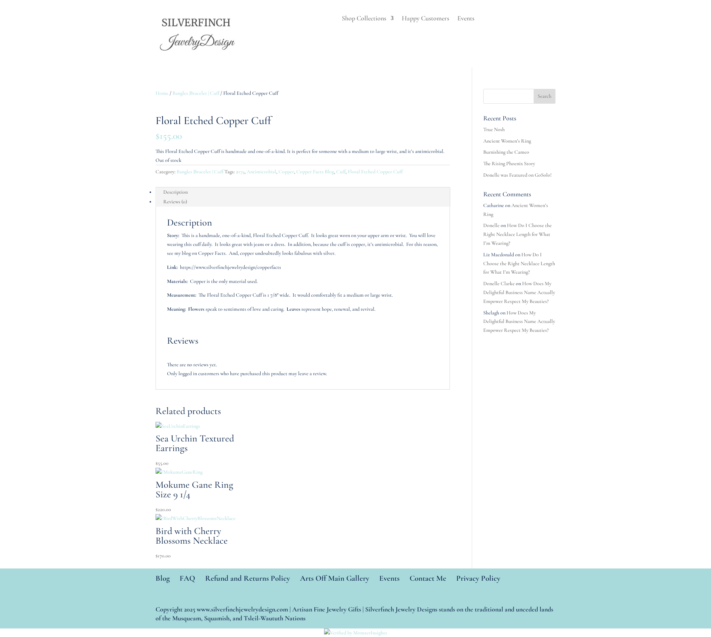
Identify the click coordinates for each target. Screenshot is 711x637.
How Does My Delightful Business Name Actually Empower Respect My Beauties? (519, 292)
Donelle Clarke (499, 283)
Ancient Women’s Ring (507, 141)
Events (465, 19)
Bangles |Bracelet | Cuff (196, 93)
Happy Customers (425, 19)
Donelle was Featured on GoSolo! (517, 175)
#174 (240, 172)
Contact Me (428, 578)
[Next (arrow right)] (698, 318)
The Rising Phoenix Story (509, 163)
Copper (286, 172)
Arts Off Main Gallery (334, 578)
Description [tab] (175, 192)
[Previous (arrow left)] (13, 318)
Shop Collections (364, 19)
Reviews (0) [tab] (175, 202)
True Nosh (494, 129)
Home (162, 93)
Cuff (341, 172)
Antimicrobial (261, 172)
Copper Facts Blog (315, 172)
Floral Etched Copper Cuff (375, 172)
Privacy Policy (478, 578)
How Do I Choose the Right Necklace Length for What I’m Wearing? (517, 234)
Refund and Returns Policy (247, 578)
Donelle (491, 225)
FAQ (187, 578)
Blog (163, 578)
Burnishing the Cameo (506, 152)
